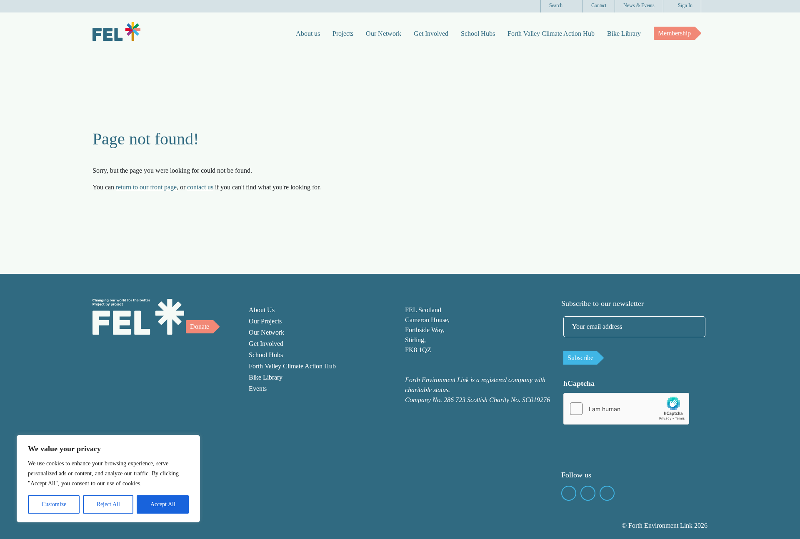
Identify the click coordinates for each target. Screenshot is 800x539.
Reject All (108, 504)
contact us (200, 187)
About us (308, 33)
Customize (54, 504)
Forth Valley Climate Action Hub (551, 33)
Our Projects (265, 321)
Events (258, 388)
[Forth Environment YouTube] (587, 493)
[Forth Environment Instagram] (607, 493)
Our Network (383, 33)
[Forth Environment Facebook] (568, 493)
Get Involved (431, 33)
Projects (342, 33)
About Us (262, 309)
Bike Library (624, 33)
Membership (674, 33)
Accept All (162, 504)
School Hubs (478, 33)
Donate (199, 326)
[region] (108, 478)
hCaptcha (579, 383)
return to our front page (146, 187)
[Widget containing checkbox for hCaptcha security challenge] (626, 409)
